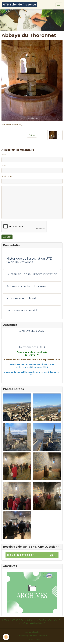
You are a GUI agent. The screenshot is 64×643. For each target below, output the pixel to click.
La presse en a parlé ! (21, 310)
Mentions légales (32, 632)
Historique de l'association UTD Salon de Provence (29, 260)
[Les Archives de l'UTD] (32, 592)
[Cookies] (6, 637)
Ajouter (7, 237)
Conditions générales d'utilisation (32, 636)
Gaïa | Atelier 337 (37, 623)
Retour (32, 135)
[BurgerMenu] (58, 5)
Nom (3, 154)
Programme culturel (21, 298)
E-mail (4, 165)
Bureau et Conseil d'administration (31, 274)
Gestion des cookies (32, 639)
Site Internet (7, 176)
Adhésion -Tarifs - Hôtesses (26, 286)
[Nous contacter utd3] (32, 555)
